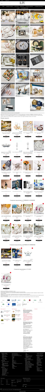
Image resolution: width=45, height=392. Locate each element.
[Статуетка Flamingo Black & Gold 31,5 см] (39, 165)
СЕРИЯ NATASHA (27, 370)
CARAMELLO (13, 368)
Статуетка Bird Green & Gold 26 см (17, 191)
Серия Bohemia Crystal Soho (28, 357)
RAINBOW (13, 365)
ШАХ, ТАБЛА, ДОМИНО (39, 365)
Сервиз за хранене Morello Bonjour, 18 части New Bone (28, 216)
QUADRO (13, 357)
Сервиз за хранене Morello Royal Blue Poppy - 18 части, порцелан (39, 191)
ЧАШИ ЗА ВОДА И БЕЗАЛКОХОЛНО (4, 374)
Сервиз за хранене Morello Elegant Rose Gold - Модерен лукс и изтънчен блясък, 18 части (17, 237)
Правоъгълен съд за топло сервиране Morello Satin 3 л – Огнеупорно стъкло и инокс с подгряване (6, 153)
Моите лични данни (42, 389)
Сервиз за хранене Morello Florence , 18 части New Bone (39, 216)
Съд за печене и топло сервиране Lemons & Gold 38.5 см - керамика (6, 260)
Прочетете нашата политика (18, 389)
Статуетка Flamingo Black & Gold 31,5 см (39, 172)
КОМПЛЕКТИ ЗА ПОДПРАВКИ (28, 367)
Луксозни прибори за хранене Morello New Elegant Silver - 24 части (6, 172)
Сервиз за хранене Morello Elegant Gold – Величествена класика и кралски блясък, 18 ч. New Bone (6, 237)
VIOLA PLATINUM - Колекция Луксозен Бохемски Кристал (17, 363)
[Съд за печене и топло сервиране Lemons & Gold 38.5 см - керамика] (6, 254)
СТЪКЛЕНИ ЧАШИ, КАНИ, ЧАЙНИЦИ (5, 364)
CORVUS (13, 360)
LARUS (26, 353)
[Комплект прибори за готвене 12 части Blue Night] (17, 254)
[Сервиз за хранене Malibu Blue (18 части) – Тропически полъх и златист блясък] (17, 209)
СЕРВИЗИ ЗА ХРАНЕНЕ (9, 6)
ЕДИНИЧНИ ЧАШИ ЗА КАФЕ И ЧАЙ (5, 362)
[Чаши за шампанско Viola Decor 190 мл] (17, 145)
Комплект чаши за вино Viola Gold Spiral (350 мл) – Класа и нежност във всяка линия (17, 133)
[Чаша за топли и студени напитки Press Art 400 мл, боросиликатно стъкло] (13, 311)
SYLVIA (13, 359)
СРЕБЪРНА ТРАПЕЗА (4, 358)
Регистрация (2, 384)
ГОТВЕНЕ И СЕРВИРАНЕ (29, 6)
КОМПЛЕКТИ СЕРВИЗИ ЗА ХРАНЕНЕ (5, 354)
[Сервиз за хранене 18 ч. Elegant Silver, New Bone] (39, 145)
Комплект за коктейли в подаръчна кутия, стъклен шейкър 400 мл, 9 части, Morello (27, 192)
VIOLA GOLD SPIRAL (14, 366)
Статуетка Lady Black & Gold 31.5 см (6, 191)
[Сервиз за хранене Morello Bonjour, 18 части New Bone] (28, 209)
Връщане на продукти (13, 385)
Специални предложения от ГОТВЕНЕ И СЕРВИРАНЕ (22, 244)
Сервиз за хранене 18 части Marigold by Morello (28, 133)
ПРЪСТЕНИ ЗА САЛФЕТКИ (39, 356)
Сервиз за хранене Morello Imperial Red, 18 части (38, 133)
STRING (13, 364)
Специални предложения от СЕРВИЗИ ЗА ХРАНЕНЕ (22, 200)
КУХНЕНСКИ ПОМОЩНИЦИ (28, 366)
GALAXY (13, 367)
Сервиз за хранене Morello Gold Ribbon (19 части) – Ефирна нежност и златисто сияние (39, 237)
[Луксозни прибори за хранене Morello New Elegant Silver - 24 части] (6, 165)
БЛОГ (12, 384)
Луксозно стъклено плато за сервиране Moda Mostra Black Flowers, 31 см (7, 311)
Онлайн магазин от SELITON (22, 391)
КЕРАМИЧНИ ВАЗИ (39, 360)
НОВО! (3, 6)
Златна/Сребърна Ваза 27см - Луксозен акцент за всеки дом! (28, 172)
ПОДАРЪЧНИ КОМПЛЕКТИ (15, 353)
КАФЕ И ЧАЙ (16, 6)
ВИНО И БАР (22, 6)
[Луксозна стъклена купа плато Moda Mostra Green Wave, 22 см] (2, 320)
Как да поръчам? (8, 384)
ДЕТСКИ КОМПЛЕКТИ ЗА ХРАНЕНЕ (5, 356)
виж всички (22, 201)
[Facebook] (23, 382)
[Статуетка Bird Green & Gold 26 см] (17, 185)
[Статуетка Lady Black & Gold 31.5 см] (6, 185)
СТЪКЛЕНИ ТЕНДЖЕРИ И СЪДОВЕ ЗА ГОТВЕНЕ (29, 360)
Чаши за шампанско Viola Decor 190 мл (17, 152)
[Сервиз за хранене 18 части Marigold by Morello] (28, 126)
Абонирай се (2, 323)
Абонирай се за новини (26, 350)
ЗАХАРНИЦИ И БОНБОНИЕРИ (5, 365)
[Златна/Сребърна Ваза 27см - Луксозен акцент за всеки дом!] (28, 165)
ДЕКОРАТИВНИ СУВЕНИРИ (40, 358)
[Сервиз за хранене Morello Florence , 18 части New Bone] (39, 209)
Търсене (7, 381)
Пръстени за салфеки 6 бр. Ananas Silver (17, 172)
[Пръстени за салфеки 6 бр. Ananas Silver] (17, 165)
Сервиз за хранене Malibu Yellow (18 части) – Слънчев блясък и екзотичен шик (6, 217)
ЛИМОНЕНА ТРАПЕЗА (4, 359)
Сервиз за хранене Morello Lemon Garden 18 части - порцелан (6, 133)
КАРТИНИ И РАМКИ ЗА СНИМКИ (39, 362)
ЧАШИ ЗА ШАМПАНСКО (4, 370)
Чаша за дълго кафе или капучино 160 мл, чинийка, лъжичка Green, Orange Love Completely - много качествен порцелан (18, 319)
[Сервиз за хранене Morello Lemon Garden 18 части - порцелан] (6, 126)
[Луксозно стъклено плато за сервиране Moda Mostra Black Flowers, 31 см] (2, 311)
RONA (13, 361)
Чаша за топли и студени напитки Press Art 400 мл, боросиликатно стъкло (17, 310)
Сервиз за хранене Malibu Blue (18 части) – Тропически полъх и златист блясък (17, 217)
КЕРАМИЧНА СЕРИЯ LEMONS (40, 353)
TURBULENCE (27, 354)
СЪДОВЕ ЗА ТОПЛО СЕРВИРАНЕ (28, 363)
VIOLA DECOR (13, 362)
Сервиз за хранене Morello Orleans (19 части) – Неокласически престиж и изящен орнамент (28, 237)
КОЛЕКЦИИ (13, 356)
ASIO (12, 358)
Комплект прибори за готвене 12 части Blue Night (17, 260)
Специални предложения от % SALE (22, 269)
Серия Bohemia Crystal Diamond (29, 356)
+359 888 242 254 (7, 0)
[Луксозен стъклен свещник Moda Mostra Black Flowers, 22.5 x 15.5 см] (2, 316)
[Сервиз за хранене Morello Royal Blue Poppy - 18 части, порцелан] (39, 185)
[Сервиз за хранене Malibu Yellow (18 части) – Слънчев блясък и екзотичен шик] (6, 209)
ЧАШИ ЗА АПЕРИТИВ (4, 371)
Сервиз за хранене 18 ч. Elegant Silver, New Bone (39, 152)
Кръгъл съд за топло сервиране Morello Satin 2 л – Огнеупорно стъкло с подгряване (28, 261)
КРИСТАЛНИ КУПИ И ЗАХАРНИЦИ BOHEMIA (17, 355)
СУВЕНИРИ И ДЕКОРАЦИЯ (39, 6)
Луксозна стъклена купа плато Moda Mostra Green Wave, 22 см (7, 319)
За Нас (1, 381)
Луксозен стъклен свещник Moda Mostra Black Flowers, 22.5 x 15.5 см (7, 315)
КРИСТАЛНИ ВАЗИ (39, 359)
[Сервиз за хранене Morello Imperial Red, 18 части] (39, 126)
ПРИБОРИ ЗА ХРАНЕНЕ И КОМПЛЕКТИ (29, 364)
